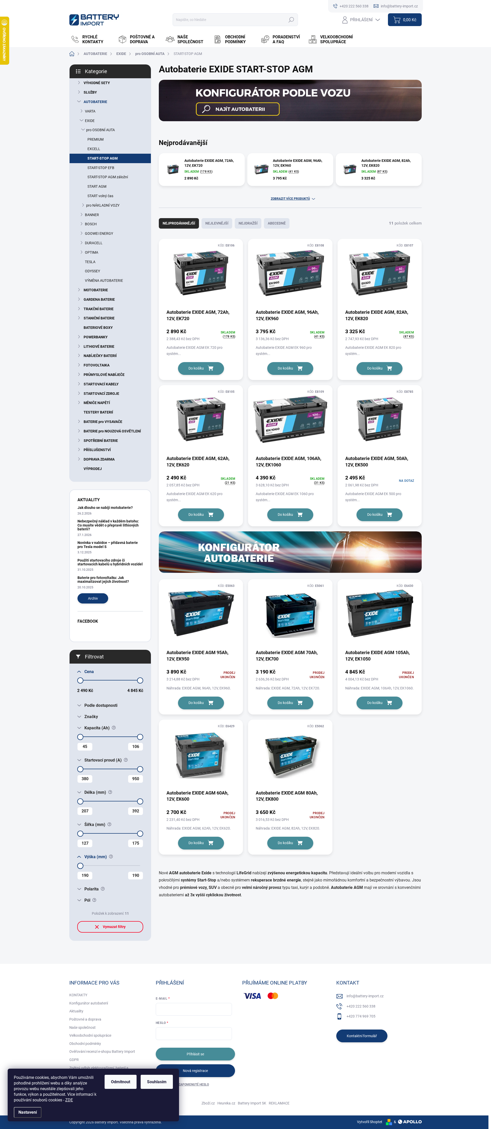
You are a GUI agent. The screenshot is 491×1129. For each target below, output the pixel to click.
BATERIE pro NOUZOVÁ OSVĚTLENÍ (112, 431)
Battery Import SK (252, 1103)
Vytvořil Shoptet (369, 1122)
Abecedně (277, 223)
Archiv (93, 598)
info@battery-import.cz (365, 996)
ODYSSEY (92, 271)
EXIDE (90, 121)
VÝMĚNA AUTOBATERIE (104, 280)
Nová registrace (195, 1071)
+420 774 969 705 (361, 1016)
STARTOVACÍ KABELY (101, 384)
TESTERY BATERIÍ (98, 412)
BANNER (92, 215)
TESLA (90, 262)
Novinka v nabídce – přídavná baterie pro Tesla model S (107, 545)
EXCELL (93, 149)
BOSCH (91, 224)
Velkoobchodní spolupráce (90, 1035)
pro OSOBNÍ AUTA (100, 130)
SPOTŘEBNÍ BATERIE (101, 441)
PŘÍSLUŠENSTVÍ (97, 450)
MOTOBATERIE (96, 290)
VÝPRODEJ (93, 469)
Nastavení (27, 1112)
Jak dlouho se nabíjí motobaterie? (105, 508)
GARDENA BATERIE (99, 299)
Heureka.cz (226, 1103)
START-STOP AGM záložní (107, 177)
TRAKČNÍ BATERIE (99, 309)
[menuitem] (91, 39)
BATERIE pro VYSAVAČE (103, 422)
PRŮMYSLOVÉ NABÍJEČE (104, 375)
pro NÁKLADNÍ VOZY (102, 205)
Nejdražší (248, 223)
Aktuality (76, 1011)
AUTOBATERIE (95, 102)
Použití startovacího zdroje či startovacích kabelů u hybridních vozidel (110, 562)
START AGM (96, 186)
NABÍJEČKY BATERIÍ (100, 356)
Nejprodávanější (179, 223)
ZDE (69, 1100)
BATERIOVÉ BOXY (98, 328)
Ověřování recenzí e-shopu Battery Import (102, 1051)
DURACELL (94, 243)
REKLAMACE (279, 1103)
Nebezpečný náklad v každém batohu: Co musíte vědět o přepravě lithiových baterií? (108, 525)
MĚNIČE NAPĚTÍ (97, 403)
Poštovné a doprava (85, 1019)
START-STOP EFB (100, 168)
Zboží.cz (208, 1103)
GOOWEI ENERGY (99, 233)
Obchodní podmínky (85, 1044)
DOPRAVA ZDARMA (99, 459)
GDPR (74, 1060)
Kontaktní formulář (362, 1036)
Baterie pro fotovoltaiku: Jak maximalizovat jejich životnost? (103, 580)
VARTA (90, 111)
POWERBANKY (96, 337)
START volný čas (100, 196)
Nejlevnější (216, 223)
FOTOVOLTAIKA (96, 365)
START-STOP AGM (102, 158)
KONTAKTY (78, 995)
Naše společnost (82, 1027)
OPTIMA (91, 252)
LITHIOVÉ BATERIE (99, 346)
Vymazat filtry (114, 927)
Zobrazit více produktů (290, 198)
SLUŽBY (90, 92)
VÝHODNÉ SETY (97, 83)
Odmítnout (120, 1081)
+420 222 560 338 (361, 1006)
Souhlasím (156, 1081)
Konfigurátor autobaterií (88, 1003)
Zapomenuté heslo (193, 1084)
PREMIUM (95, 139)
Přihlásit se (195, 1054)
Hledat (291, 20)
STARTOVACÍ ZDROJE (101, 394)
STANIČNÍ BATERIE (99, 318)
